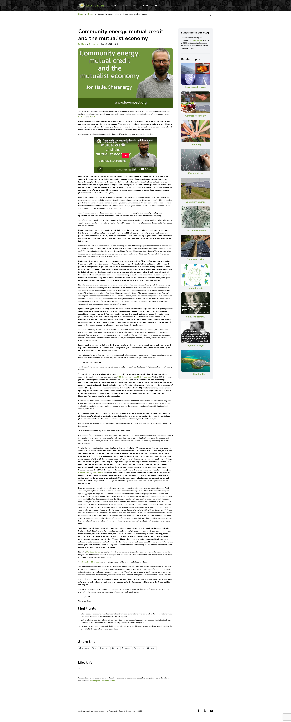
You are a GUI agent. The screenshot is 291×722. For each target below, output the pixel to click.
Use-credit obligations (195, 374)
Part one (82, 117)
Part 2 (92, 117)
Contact (156, 5)
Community (195, 144)
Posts (90, 14)
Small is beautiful (195, 316)
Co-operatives (195, 173)
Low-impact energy (195, 87)
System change (195, 345)
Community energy (195, 201)
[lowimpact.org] (91, 5)
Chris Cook (95, 456)
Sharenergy (94, 44)
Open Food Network (91, 562)
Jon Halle (82, 44)
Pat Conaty (98, 472)
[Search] (210, 15)
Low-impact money (195, 230)
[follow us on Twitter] (205, 710)
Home (113, 5)
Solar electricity (195, 259)
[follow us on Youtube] (211, 710)
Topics (124, 5)
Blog (135, 5)
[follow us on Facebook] (198, 710)
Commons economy (195, 115)
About (145, 5)
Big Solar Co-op (93, 552)
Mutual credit (195, 288)
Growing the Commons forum (102, 680)
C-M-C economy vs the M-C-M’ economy (134, 377)
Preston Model (84, 472)
